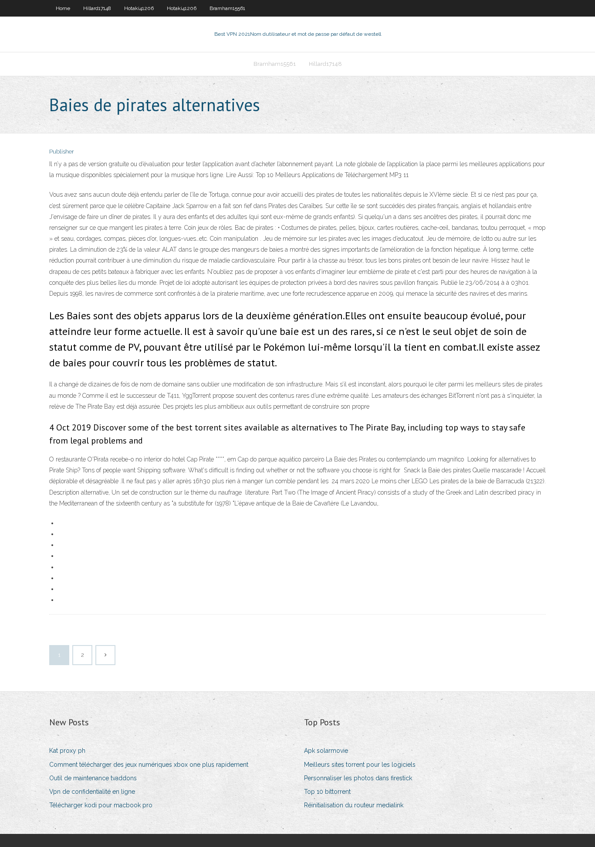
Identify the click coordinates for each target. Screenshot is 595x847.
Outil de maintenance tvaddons (93, 778)
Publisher (61, 151)
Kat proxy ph (67, 750)
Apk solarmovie (326, 750)
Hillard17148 (97, 8)
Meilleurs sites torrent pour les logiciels (360, 764)
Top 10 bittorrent (327, 791)
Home (63, 8)
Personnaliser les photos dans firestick (358, 778)
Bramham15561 (227, 8)
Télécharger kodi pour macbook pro (100, 805)
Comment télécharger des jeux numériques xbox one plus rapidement (148, 764)
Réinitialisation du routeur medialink (353, 805)
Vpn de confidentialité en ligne (92, 791)
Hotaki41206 (139, 8)
